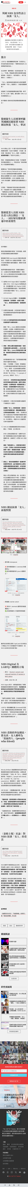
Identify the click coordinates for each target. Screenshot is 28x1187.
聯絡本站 (23, 1168)
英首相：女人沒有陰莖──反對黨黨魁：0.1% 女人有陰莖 (17, 1010)
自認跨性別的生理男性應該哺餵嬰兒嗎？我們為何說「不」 (17, 949)
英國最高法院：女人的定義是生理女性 (17, 994)
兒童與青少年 (16, 1149)
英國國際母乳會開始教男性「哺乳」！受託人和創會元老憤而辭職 (17, 1002)
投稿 (9, 1168)
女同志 (9, 1149)
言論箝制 (5, 1147)
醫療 (4, 1144)
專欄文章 (14, 8)
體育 (8, 1144)
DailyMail (15, 554)
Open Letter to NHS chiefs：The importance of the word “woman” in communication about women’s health (13, 234)
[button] (2, 1052)
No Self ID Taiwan (15, 1176)
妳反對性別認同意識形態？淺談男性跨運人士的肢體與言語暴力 (17, 957)
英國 (4, 925)
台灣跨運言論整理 (8, 1161)
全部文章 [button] (14, 978)
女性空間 (21, 1147)
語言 (11, 925)
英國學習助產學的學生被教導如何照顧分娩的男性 (17, 1025)
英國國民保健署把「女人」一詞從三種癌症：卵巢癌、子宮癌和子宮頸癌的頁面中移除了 (17, 1017)
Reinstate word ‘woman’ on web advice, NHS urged (13, 137)
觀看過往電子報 (14, 1081)
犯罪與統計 (13, 1147)
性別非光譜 (12, 941)
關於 (4, 1168)
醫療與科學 (19, 925)
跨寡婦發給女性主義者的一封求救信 (17, 964)
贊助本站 (15, 1168)
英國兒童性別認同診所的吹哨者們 (17, 972)
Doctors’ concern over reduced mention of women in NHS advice (15, 674)
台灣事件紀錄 (7, 1158)
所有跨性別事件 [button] (14, 1031)
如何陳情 (5, 1164)
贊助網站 (8, 1106)
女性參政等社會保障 (17, 1144)
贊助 (21, 2)
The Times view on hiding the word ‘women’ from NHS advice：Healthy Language (12, 852)
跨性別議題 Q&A (8, 1155)
